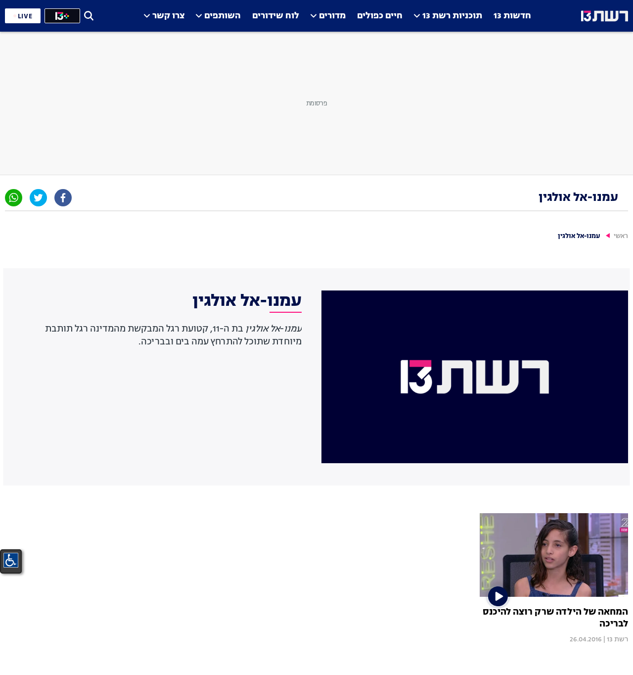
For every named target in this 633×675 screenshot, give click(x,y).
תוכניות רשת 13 (452, 16)
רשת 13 (617, 639)
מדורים (332, 16)
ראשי (621, 236)
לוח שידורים (275, 16)
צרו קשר (168, 16)
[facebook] (63, 197)
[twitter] (38, 197)
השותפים (222, 16)
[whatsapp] (13, 197)
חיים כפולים (380, 16)
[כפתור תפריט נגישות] (10, 560)
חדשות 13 (512, 16)
